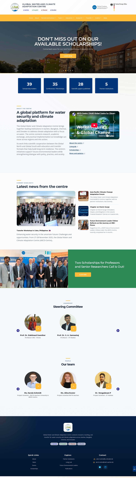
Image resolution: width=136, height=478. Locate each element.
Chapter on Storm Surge (100, 207)
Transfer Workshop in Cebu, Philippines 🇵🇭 (34, 230)
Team (60, 18)
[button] (18, 330)
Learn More (68, 56)
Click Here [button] (83, 274)
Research (79, 18)
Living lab (72, 146)
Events (97, 18)
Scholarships (74, 150)
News (105, 18)
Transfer (89, 18)
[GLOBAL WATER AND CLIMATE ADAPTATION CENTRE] (100, 7)
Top (134, 469)
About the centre (75, 143)
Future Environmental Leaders (69, 465)
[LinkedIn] (105, 467)
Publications (68, 468)
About (37, 18)
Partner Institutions (47, 18)
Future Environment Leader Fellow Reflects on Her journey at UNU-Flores (104, 223)
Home (31, 18)
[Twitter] (100, 467)
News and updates (76, 153)
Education (69, 18)
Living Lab (69, 462)
